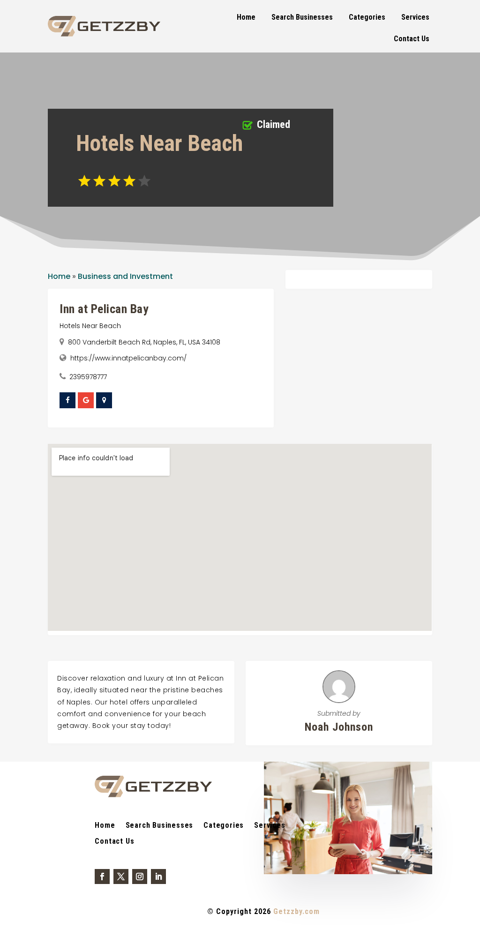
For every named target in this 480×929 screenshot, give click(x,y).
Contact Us (411, 38)
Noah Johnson (339, 727)
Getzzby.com (296, 911)
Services (415, 17)
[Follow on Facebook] (102, 876)
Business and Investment (125, 276)
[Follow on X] (120, 876)
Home (246, 17)
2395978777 (88, 377)
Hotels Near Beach (90, 325)
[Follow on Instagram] (139, 876)
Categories (367, 17)
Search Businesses (302, 17)
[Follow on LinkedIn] (158, 876)
